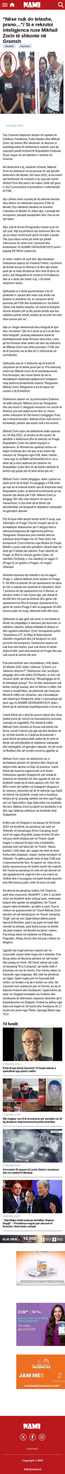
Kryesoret (24, 46)
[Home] (12, 5)
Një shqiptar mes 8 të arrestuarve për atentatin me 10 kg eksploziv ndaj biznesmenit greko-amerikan (32, 1120)
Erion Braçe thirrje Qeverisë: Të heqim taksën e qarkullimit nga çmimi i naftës (29, 1070)
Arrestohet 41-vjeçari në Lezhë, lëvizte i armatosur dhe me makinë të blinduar (31, 1171)
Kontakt (32, 1449)
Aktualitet (9, 46)
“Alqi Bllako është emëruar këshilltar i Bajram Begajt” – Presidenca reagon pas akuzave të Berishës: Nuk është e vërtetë (28, 1223)
